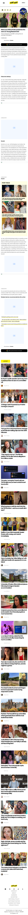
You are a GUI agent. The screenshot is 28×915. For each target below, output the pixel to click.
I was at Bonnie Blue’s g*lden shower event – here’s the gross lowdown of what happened (12, 215)
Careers (14, 895)
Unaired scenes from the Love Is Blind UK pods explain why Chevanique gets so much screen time (14, 612)
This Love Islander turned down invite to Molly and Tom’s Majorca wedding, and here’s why (13, 817)
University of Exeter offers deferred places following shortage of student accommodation (14, 586)
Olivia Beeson (7, 40)
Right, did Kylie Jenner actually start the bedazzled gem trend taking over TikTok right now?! (13, 843)
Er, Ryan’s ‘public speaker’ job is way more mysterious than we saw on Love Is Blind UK (14, 380)
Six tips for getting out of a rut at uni (10, 316)
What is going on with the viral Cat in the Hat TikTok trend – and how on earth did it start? (13, 508)
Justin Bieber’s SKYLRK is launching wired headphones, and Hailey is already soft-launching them (13, 741)
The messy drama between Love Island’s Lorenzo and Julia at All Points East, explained (14, 869)
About (14, 893)
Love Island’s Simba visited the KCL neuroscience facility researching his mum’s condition (12, 638)
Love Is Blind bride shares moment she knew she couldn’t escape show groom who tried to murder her (14, 232)
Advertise (14, 897)
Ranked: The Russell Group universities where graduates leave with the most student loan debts (13, 715)
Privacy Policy (14, 905)
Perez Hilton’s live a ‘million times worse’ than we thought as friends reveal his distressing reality (13, 791)
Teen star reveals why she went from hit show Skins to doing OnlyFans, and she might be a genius (13, 664)
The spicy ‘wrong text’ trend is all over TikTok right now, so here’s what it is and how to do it (13, 482)
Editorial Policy (14, 899)
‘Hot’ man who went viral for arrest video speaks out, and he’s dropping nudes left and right (13, 199)
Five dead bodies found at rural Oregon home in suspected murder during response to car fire (13, 689)
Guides (11, 40)
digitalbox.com (15, 913)
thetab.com (11, 910)
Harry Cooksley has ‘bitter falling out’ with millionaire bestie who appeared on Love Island (14, 560)
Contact (14, 891)
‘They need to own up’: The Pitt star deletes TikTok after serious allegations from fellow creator (13, 456)
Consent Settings (14, 903)
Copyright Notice (14, 901)
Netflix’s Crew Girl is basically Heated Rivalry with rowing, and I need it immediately (12, 534)
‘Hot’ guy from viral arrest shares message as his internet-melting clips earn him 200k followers (14, 430)
